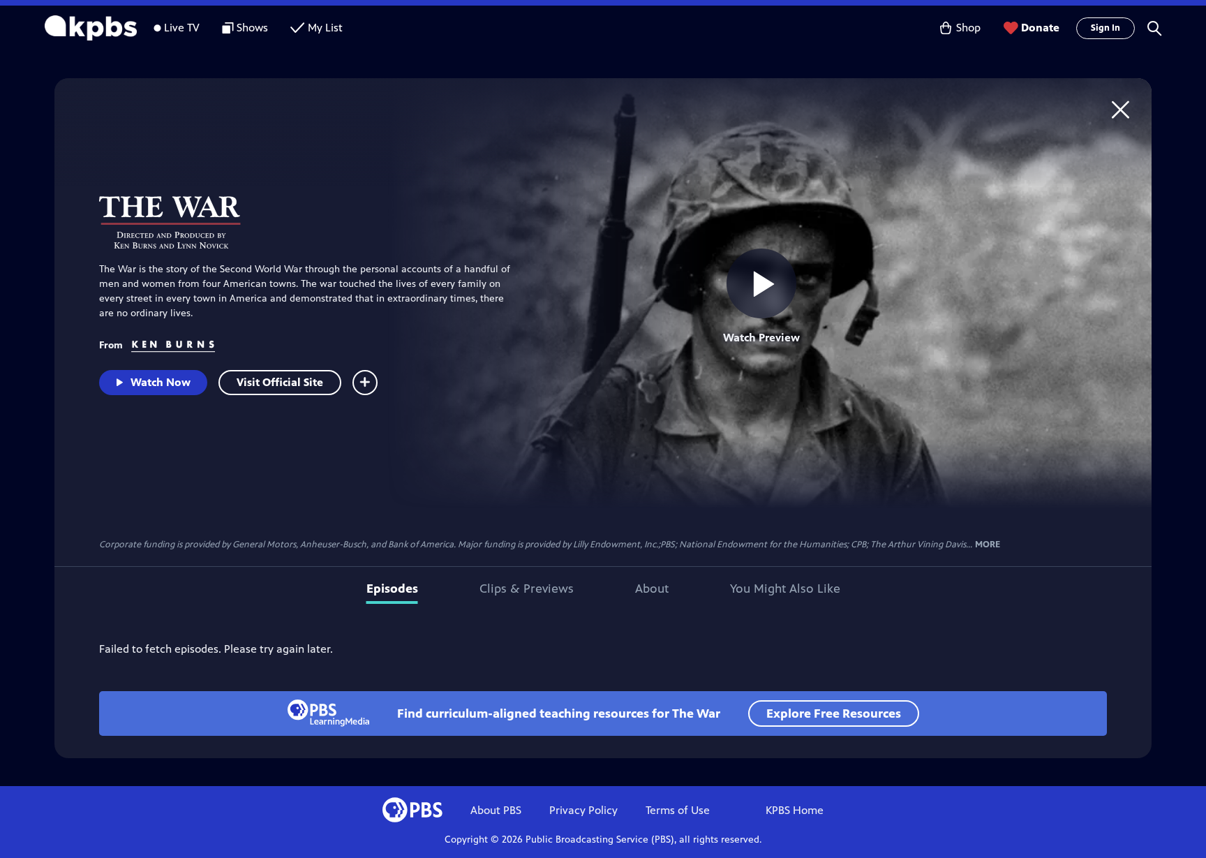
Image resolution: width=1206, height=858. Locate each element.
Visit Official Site (280, 382)
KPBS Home (795, 810)
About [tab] (652, 588)
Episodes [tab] (392, 588)
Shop (968, 27)
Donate (1040, 27)
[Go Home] (1120, 109)
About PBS (495, 810)
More (987, 545)
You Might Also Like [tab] (785, 588)
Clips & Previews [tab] (526, 588)
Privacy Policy (583, 810)
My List (325, 27)
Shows (252, 27)
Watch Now (161, 382)
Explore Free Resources (833, 713)
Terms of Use (678, 810)
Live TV (182, 27)
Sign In (1105, 28)
